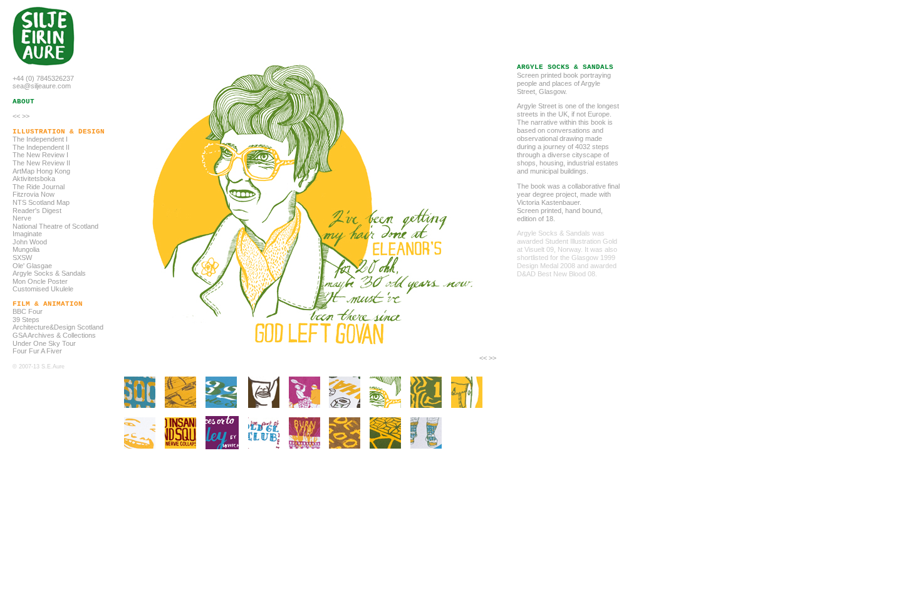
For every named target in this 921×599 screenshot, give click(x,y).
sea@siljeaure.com (42, 86)
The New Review (39, 163)
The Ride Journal (39, 186)
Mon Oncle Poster (40, 281)
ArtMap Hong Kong (41, 171)
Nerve (22, 218)
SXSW (22, 257)
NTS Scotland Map (41, 202)
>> (25, 116)
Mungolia (26, 249)
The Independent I (40, 139)
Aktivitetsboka (34, 178)
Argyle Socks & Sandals (49, 273)
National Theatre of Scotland (55, 226)
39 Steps (26, 319)
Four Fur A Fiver (37, 351)
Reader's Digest (37, 210)
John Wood (30, 242)
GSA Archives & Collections (54, 335)
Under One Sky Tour (44, 343)
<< (16, 116)
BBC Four (28, 311)
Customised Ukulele (43, 289)
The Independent (38, 147)
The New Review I (40, 155)
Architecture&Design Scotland (58, 327)
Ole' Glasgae (32, 265)
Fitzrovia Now (34, 194)
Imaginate (27, 233)
